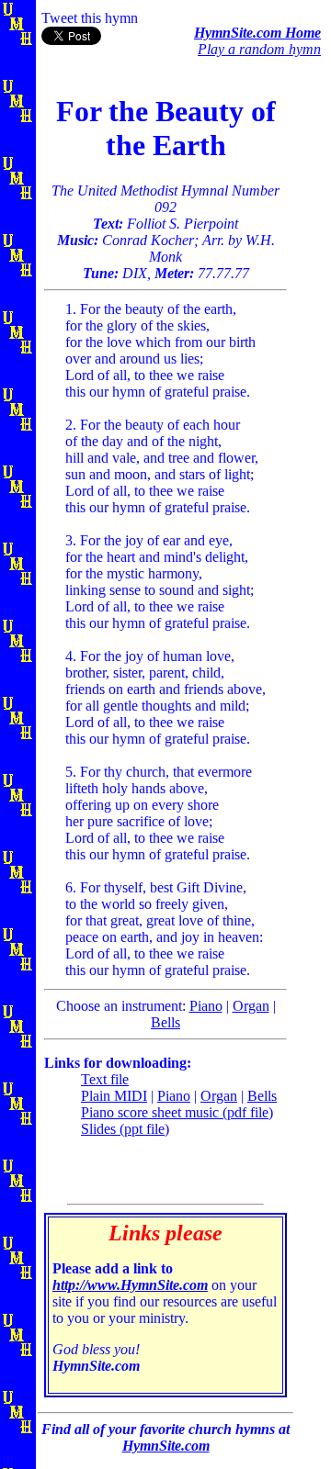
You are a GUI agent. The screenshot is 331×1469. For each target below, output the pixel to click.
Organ (251, 1006)
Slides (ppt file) (125, 1129)
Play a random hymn (259, 49)
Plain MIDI (114, 1096)
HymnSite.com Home (257, 32)
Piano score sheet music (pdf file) (177, 1112)
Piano (206, 1006)
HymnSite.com (166, 1445)
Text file (105, 1079)
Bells (165, 1022)
